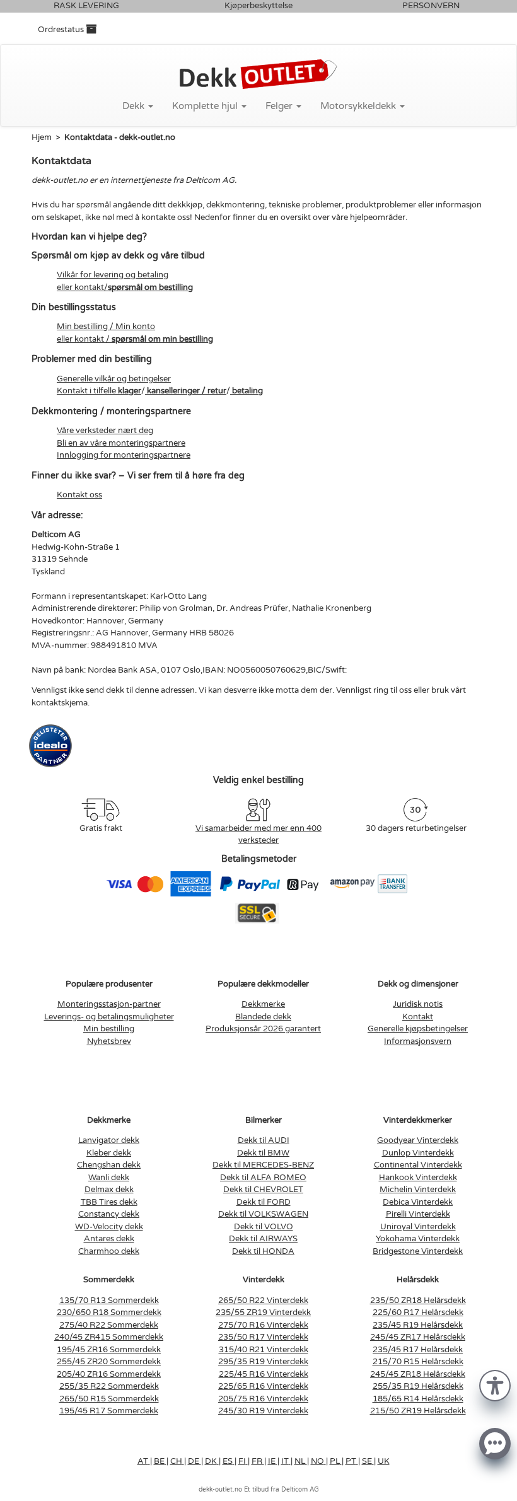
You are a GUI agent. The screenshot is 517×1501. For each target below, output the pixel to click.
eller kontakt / (135, 339)
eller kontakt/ (125, 287)
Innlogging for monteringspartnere (123, 455)
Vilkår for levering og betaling (112, 275)
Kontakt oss (79, 495)
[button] (495, 1385)
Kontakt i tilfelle (99, 391)
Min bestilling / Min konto (106, 327)
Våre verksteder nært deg (105, 431)
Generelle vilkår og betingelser (114, 379)
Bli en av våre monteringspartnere (121, 443)
